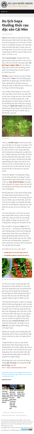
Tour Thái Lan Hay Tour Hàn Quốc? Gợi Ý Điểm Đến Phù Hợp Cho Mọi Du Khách (5, 396)
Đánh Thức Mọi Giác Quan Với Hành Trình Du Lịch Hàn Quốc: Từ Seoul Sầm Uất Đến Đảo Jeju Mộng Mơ (13, 399)
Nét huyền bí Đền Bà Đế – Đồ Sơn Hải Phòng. (14, 415)
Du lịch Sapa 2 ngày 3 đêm (15, 374)
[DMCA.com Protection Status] (27, 430)
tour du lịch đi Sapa (16, 182)
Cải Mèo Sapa (25, 372)
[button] (4, 11)
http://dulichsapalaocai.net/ (17, 367)
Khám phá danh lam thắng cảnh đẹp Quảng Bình (21, 394)
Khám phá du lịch (13, 372)
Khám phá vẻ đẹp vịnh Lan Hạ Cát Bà (13, 412)
